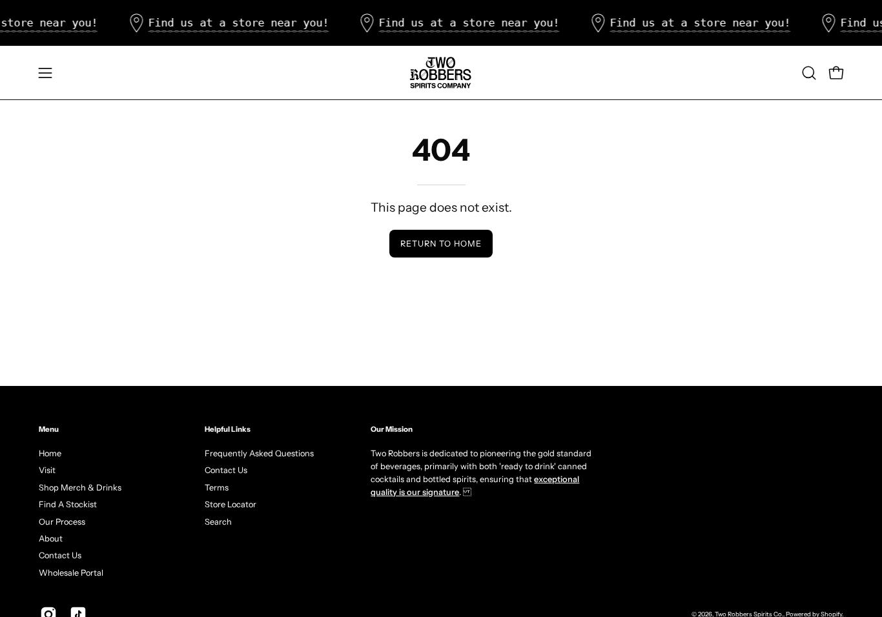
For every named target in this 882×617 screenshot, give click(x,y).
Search (218, 521)
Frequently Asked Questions (259, 453)
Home (50, 453)
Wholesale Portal (71, 572)
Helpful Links (228, 429)
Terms (217, 487)
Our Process (62, 521)
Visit (47, 470)
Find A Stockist (68, 504)
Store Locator (230, 504)
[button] (809, 72)
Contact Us (60, 555)
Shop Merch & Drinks (80, 487)
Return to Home (440, 243)
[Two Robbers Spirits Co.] (441, 73)
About (51, 538)
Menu (49, 429)
